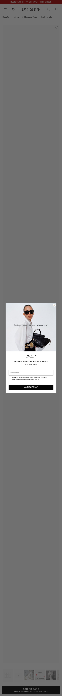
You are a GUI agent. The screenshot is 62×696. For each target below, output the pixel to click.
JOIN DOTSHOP (31, 387)
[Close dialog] (54, 305)
